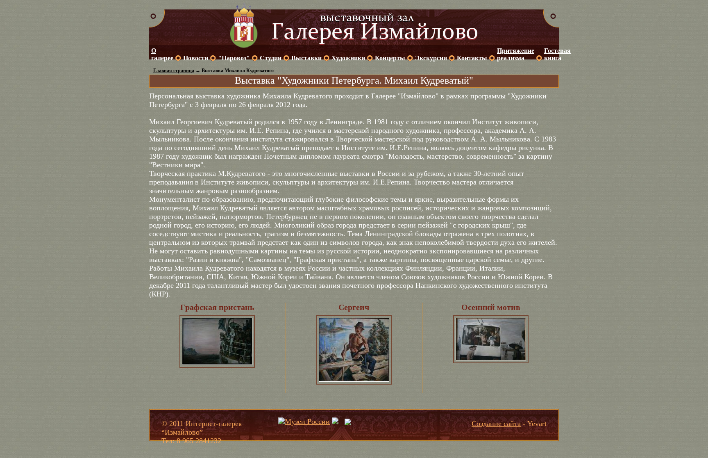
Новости (195, 58)
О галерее (162, 54)
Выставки (306, 58)
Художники (348, 58)
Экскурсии (431, 58)
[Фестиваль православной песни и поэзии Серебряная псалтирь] (335, 421)
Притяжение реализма (515, 54)
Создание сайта (496, 423)
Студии (270, 58)
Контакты (472, 58)
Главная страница (173, 70)
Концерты (390, 58)
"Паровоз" (234, 58)
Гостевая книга (557, 54)
